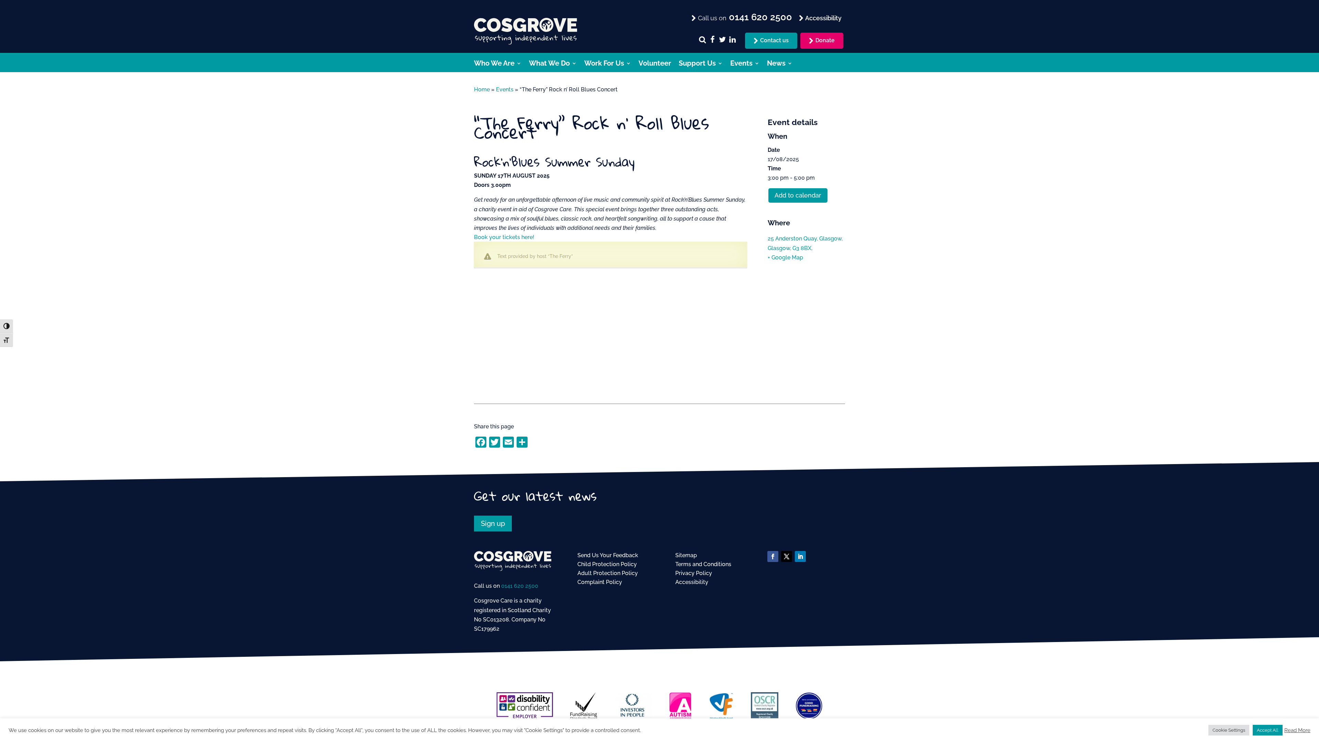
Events (741, 64)
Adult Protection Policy (607, 573)
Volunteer (655, 64)
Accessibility (691, 582)
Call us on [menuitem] (744, 17)
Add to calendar (798, 195)
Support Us (697, 64)
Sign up (493, 523)
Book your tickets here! (504, 237)
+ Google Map (785, 257)
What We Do (549, 64)
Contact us (774, 40)
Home (482, 89)
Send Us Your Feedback (607, 555)
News (776, 64)
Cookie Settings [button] (1229, 730)
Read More (1297, 730)
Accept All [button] (1267, 730)
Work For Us (604, 64)
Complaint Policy (599, 582)
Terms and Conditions (703, 564)
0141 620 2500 (519, 586)
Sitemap (686, 555)
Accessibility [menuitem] (823, 18)
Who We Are (494, 64)
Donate (825, 40)
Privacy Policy (693, 573)
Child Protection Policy (607, 564)
